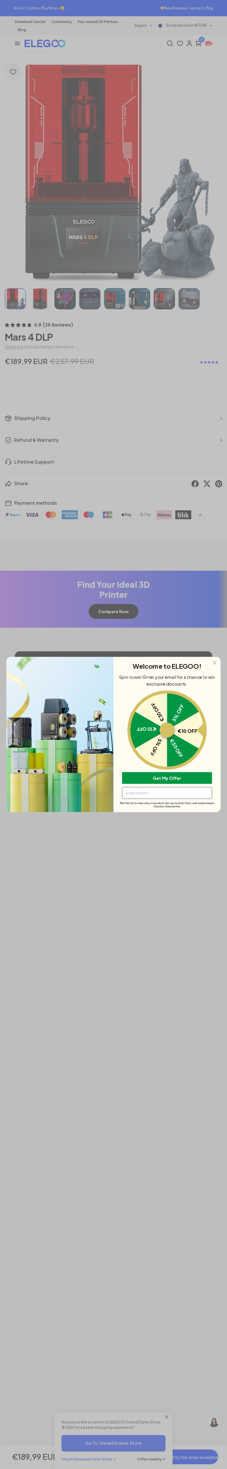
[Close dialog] (214, 662)
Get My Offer (167, 777)
